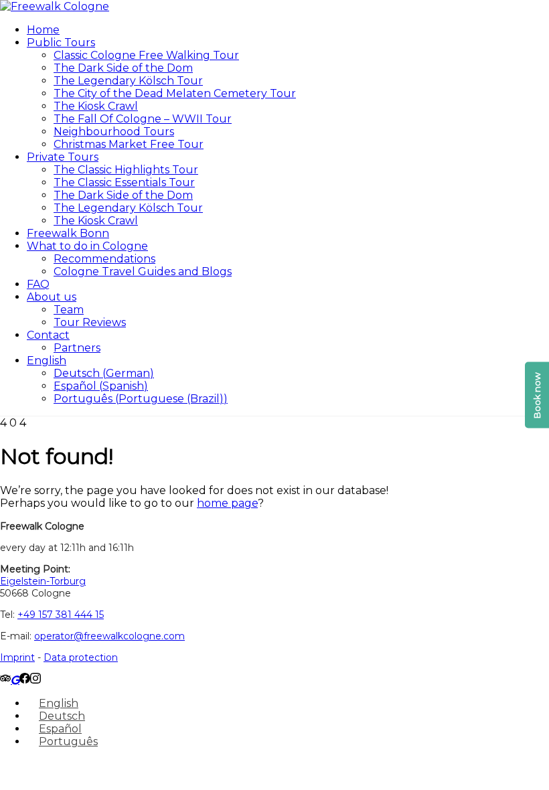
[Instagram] (35, 680)
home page (227, 503)
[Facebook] (24, 680)
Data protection (81, 657)
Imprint (17, 657)
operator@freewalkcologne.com (109, 636)
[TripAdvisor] (5, 680)
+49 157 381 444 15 (60, 615)
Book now (537, 395)
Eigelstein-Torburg (43, 581)
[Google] (15, 680)
